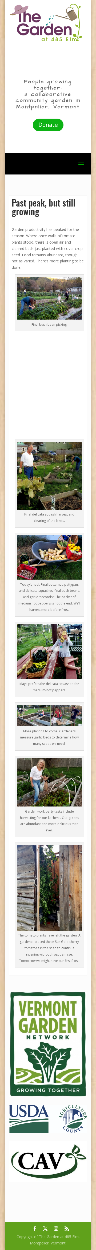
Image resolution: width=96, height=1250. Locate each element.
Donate (48, 124)
